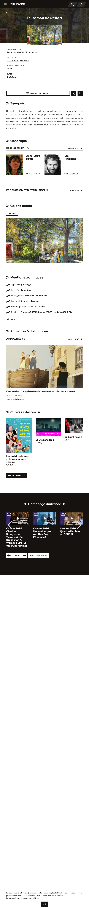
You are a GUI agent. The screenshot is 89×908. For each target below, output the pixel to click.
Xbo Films (24, 60)
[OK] (44, 904)
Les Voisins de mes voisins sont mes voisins (17, 459)
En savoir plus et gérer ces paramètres (22, 898)
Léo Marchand (31, 52)
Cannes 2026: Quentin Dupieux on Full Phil (70, 531)
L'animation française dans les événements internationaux (40, 391)
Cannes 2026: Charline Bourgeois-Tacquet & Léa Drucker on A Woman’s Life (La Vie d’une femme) (16, 537)
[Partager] (73, 93)
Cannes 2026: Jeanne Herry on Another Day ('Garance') (42, 533)
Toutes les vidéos (38, 555)
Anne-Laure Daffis (15, 52)
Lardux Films (13, 60)
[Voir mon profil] (81, 4)
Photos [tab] (12, 213)
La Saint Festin (73, 437)
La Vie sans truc (45, 439)
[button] (77, 225)
